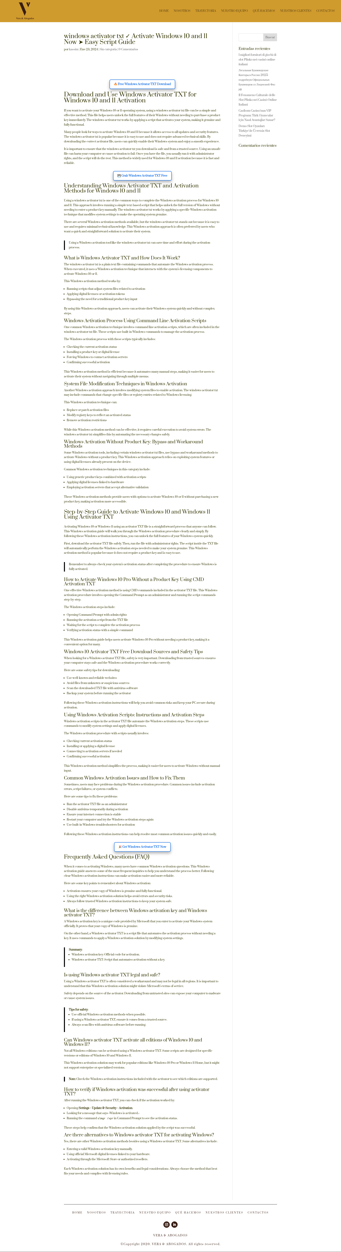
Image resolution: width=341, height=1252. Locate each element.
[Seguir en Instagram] (166, 1224)
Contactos (325, 11)
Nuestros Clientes (295, 11)
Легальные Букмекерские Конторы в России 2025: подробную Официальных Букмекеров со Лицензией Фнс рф (257, 79)
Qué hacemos (264, 11)
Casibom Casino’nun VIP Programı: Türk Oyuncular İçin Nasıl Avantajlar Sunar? (257, 115)
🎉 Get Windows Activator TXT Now (142, 847)
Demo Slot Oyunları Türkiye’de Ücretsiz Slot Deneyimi (254, 131)
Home (164, 11)
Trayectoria (205, 11)
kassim (73, 49)
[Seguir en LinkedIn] (174, 1224)
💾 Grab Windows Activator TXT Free (142, 176)
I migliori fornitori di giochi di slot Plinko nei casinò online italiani (257, 59)
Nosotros (182, 11)
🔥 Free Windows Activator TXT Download (142, 84)
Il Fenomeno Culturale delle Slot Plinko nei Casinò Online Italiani (258, 100)
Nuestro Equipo (234, 11)
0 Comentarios (128, 49)
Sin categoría (108, 49)
